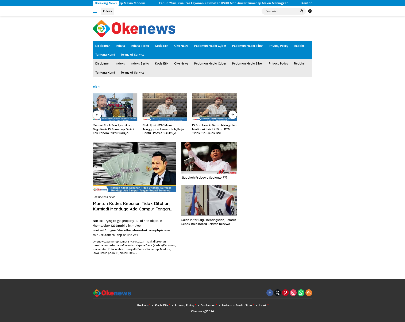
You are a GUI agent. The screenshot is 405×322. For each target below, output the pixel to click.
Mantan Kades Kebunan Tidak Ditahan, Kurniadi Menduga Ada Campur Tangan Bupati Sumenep (131, 209)
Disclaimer (102, 46)
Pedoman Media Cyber (210, 46)
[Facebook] (269, 293)
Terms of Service (132, 55)
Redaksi (299, 46)
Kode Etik (161, 46)
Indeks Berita (140, 46)
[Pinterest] (285, 293)
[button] (301, 11)
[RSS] (308, 293)
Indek (263, 305)
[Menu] (96, 11)
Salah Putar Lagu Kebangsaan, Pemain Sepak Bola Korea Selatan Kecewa (208, 222)
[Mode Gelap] (310, 11)
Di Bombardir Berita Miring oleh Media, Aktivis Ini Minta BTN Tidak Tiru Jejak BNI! (214, 129)
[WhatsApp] (301, 293)
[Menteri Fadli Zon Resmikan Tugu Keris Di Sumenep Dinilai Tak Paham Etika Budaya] (115, 107)
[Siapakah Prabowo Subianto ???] (209, 158)
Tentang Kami (105, 55)
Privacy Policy (278, 46)
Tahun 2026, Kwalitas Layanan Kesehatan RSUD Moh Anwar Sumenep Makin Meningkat (212, 3)
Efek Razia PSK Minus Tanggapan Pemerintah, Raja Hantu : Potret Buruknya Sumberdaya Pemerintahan (163, 129)
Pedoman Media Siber (247, 46)
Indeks (107, 11)
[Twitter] (277, 293)
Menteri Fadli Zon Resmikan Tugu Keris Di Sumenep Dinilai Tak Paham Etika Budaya (113, 129)
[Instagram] (293, 293)
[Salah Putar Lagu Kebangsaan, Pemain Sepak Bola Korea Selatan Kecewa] (209, 200)
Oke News (181, 46)
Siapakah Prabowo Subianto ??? (204, 177)
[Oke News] (134, 28)
